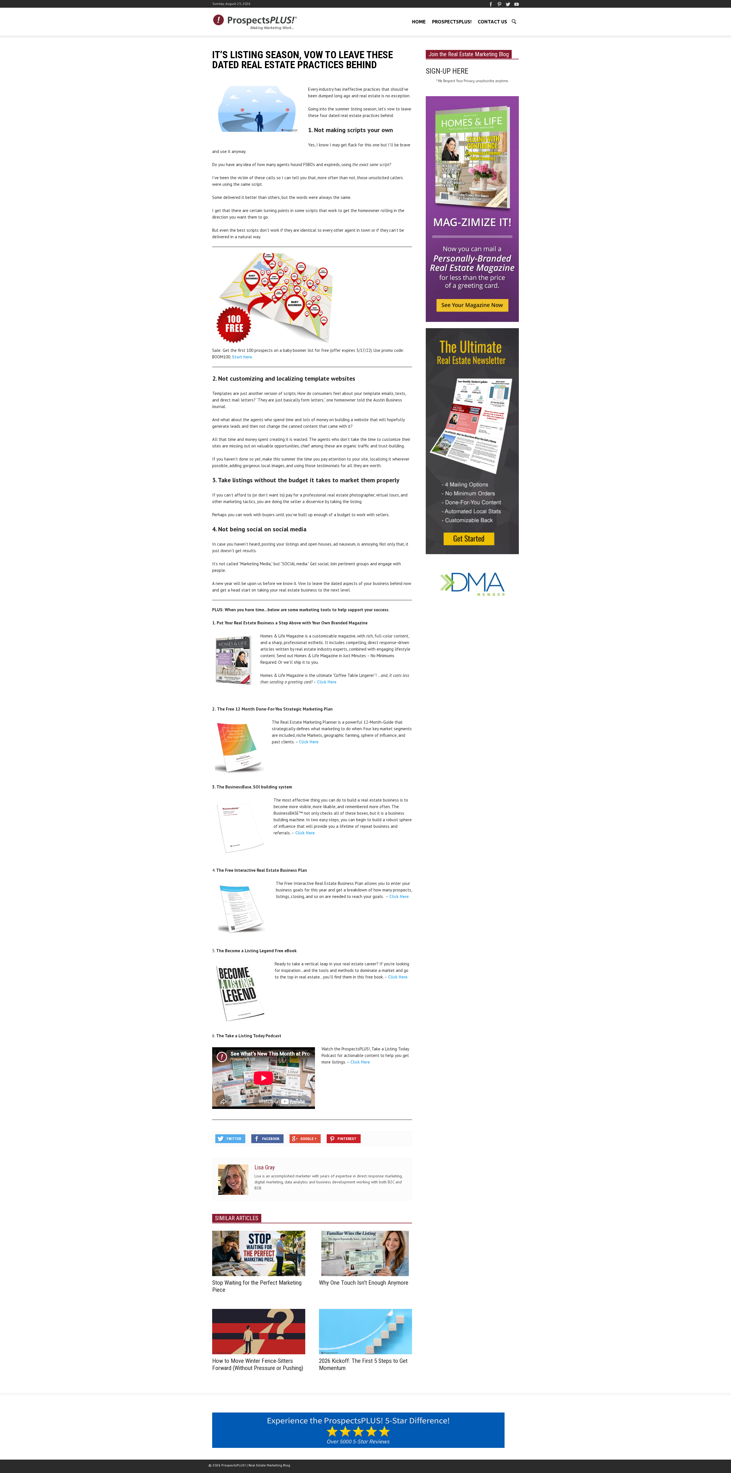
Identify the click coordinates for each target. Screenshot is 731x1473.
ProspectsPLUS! (451, 21)
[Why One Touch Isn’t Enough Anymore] (365, 1253)
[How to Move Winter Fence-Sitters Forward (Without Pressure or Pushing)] (258, 1331)
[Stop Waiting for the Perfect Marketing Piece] (258, 1253)
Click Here (326, 682)
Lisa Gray (264, 1167)
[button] (513, 21)
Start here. (242, 357)
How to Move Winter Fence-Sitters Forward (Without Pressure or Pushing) (257, 1364)
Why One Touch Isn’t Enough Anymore (363, 1282)
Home (419, 21)
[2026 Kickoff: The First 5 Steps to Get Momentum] (365, 1331)
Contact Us (492, 21)
